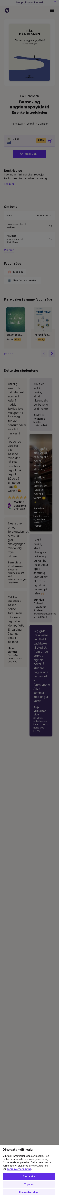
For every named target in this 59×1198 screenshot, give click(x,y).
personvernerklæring (19, 1169)
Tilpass (29, 1184)
